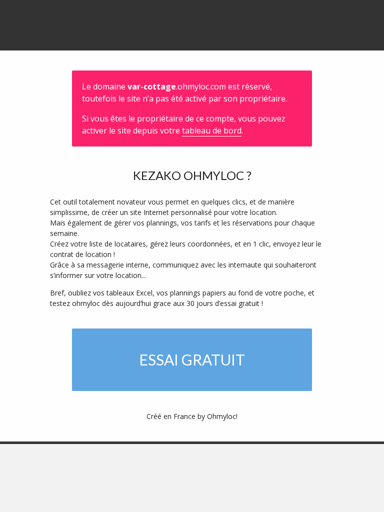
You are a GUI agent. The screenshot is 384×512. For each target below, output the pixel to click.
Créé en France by (192, 416)
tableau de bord (212, 130)
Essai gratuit (192, 359)
